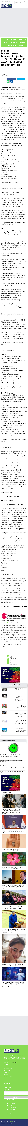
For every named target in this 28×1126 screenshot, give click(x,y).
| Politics (5, 42)
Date (3, 74)
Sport (20, 45)
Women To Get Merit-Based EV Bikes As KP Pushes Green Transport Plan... (13, 907)
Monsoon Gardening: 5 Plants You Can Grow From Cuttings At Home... (13, 868)
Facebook (12, 1103)
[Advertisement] (14, 22)
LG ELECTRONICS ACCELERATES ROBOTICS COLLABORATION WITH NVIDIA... (19, 697)
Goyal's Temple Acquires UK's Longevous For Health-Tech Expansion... (13, 850)
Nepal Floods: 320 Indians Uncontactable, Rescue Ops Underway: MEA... (13, 831)
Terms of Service (8, 1068)
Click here (14, 1062)
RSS (11, 1114)
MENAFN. (11, 1121)
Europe (13, 39)
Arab (20, 39)
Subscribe (15, 1097)
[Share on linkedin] (11, 81)
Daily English (8, 1087)
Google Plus (13, 1107)
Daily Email (12, 1109)
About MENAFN (8, 1076)
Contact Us (6, 1072)
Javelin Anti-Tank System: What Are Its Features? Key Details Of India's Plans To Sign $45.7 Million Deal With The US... (13, 887)
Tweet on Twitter (21, 78)
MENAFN (5, 87)
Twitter (11, 1105)
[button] (20, 2)
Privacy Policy (7, 1070)
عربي (16, 2)
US (5, 39)
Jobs (5, 1079)
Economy (14, 42)
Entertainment (9, 45)
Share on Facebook (11, 78)
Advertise (6, 1074)
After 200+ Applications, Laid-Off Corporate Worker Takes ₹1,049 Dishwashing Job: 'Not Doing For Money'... (11, 811)
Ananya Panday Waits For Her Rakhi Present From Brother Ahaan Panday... (13, 965)
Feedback (6, 1081)
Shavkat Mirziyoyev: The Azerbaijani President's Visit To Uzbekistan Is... (21, 706)
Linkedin (12, 1111)
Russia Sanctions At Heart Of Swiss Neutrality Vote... (19, 690)
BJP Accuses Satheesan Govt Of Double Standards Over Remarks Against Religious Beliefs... (13, 931)
